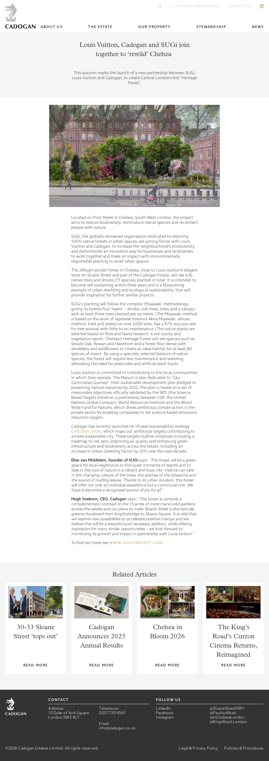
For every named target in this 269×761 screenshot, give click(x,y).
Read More (35, 665)
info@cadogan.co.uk (117, 728)
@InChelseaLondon (227, 717)
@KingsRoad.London (228, 722)
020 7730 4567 (112, 712)
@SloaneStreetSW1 (227, 708)
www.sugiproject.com (136, 543)
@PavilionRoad (223, 713)
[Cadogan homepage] (20, 16)
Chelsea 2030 (86, 431)
